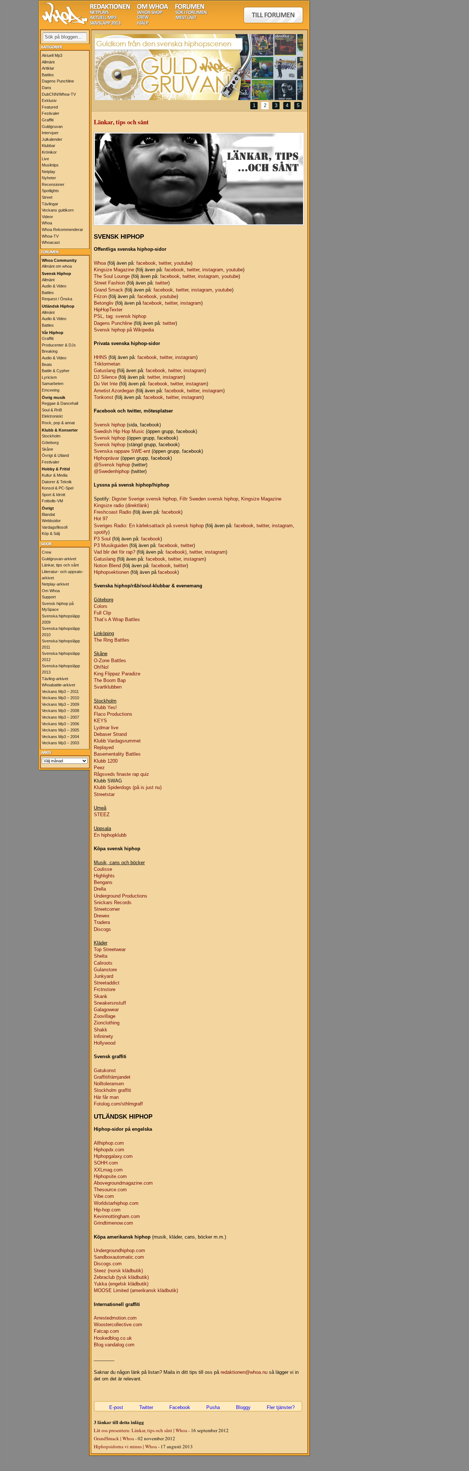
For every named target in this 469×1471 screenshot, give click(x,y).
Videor (47, 216)
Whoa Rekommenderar (62, 229)
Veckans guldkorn (58, 210)
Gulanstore (105, 969)
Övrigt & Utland (55, 455)
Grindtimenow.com (113, 1223)
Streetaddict (106, 983)
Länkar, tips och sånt (60, 565)
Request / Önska (57, 299)
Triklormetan (107, 364)
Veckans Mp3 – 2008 (60, 710)
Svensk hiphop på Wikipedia (124, 330)
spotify (101, 532)
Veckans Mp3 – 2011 (60, 691)
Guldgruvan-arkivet (59, 559)
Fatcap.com (106, 1331)
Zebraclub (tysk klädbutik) (121, 1277)
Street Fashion (109, 283)
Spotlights (50, 190)
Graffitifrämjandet (112, 1077)
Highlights (104, 875)
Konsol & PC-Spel (57, 488)
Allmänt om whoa (57, 266)
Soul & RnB (52, 410)
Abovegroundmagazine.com (123, 1183)
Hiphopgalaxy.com (113, 1156)
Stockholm (51, 436)
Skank (100, 996)
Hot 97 (101, 518)
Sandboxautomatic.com (119, 1257)
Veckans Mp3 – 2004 (60, 736)
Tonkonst (103, 397)
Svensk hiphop (109, 425)
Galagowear (106, 1009)
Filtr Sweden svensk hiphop (209, 499)
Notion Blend (107, 565)
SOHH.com (106, 1163)
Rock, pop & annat (58, 423)
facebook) (176, 552)
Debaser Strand (110, 734)
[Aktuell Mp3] (103, 18)
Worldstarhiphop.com (116, 1203)
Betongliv (104, 303)
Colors (100, 606)
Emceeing (50, 390)
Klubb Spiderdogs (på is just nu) (128, 787)
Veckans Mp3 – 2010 (60, 698)
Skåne (47, 449)
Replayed (104, 747)
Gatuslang (104, 370)
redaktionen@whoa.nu (244, 1372)
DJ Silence (105, 377)
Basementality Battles (117, 754)
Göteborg (50, 442)
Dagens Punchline (58, 81)
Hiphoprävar (106, 458)
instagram (212, 269)
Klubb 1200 (106, 761)
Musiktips (50, 165)
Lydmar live (106, 727)
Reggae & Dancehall (60, 403)
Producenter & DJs (59, 345)
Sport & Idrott (53, 494)
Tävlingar (50, 204)
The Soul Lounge (112, 276)
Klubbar (48, 145)
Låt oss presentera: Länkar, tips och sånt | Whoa (140, 1430)
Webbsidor (51, 520)
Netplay (48, 171)
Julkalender (52, 139)
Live (45, 159)
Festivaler (50, 113)
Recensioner (53, 184)
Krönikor (49, 152)
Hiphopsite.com (110, 1176)
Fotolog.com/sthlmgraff (118, 1104)
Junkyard (103, 976)
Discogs (102, 929)
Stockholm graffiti (112, 1090)
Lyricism (49, 377)
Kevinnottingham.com (117, 1216)
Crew (46, 552)
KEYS (100, 720)
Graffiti (47, 120)
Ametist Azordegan (114, 390)
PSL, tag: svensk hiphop (120, 316)
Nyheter (49, 178)
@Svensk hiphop (112, 464)
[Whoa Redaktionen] (110, 7)
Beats (47, 364)
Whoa (47, 223)
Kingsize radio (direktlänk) (121, 505)
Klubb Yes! (105, 707)
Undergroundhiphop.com (119, 1250)
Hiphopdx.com (109, 1149)
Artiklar (48, 68)
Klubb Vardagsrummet (117, 741)
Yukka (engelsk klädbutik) (121, 1284)
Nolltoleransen (109, 1083)
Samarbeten (52, 383)
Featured (50, 107)
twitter (165, 263)
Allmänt (48, 62)
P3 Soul (102, 539)
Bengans (103, 882)
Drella (100, 889)
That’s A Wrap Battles (117, 619)
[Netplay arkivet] (99, 13)
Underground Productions (120, 896)
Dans (46, 87)
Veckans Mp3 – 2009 (60, 704)
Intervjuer (50, 133)
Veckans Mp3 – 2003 (60, 743)
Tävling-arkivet (55, 678)
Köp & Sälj (51, 533)
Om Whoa (51, 590)
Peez (99, 767)
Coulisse (103, 869)
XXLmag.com (108, 1170)
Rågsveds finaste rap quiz (121, 774)
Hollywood (104, 1043)
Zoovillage (104, 1016)
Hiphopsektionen (111, 572)
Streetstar (104, 794)
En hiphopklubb (110, 835)
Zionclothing (106, 1023)
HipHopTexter (108, 309)
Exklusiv (49, 100)
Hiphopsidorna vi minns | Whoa (125, 1446)
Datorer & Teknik (57, 482)
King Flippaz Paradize (117, 673)
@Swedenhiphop (111, 471)
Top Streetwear (110, 949)
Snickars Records (113, 902)
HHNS (100, 357)
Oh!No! (101, 667)
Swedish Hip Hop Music (119, 431)
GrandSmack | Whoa (114, 1438)
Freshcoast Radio (112, 512)
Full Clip (102, 613)
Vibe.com (104, 1196)
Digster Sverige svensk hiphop (144, 499)
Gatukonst (105, 1070)
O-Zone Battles (110, 660)
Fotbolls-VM (52, 501)
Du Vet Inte (106, 383)
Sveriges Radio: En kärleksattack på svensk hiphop (149, 525)
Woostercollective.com (118, 1324)
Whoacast (51, 242)
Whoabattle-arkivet (58, 685)
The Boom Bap (110, 680)
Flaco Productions (113, 714)
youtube (182, 263)
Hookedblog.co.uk (113, 1338)
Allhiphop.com (109, 1143)
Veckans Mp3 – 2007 (60, 717)
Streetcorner (107, 909)
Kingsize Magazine (114, 269)
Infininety (103, 1036)
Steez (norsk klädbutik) (118, 1270)
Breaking (50, 351)
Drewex (102, 915)
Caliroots (103, 963)
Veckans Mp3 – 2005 (60, 730)
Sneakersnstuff (110, 1003)
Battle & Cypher (56, 370)
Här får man (106, 1097)
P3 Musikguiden (111, 545)
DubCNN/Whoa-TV (59, 94)
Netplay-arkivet (55, 584)
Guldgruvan (52, 126)
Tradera (102, 922)
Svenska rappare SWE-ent (122, 451)
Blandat (48, 514)
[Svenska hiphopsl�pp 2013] (105, 23)
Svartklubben (108, 687)
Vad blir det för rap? (114, 552)
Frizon (100, 296)
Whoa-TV (50, 236)
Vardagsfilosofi (54, 527)
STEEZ (102, 814)
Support (49, 597)
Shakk (100, 1029)
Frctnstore (104, 989)
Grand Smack (108, 290)
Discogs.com (108, 1263)
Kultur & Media (54, 475)
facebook (146, 263)
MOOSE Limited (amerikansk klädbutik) (136, 1290)
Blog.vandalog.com (114, 1344)
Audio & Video (54, 286)
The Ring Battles (111, 640)
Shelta (100, 956)
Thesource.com (110, 1189)
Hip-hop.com (107, 1210)
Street (47, 197)
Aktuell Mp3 (52, 55)
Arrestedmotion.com (115, 1318)
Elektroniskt (52, 416)
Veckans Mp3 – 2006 (60, 724)
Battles (48, 75)
